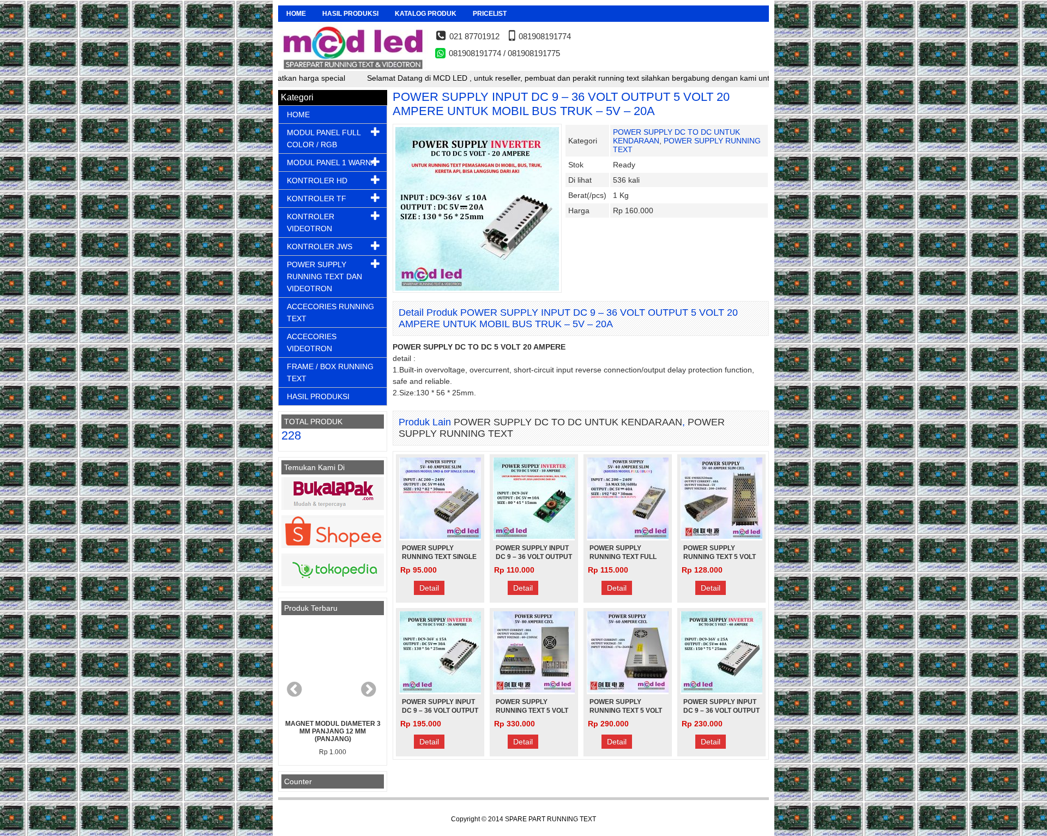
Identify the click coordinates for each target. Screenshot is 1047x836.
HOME (296, 13)
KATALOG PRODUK (425, 13)
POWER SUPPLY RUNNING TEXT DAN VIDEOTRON (324, 276)
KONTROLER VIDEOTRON (310, 222)
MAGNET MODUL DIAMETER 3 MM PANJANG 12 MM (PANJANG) (333, 731)
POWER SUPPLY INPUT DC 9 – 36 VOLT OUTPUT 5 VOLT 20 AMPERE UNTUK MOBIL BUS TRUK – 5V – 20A (561, 104)
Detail (429, 588)
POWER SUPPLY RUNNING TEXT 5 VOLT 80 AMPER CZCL (532, 710)
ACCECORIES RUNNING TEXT (330, 312)
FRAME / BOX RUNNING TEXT (330, 372)
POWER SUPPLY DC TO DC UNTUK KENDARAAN (568, 422)
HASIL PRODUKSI (350, 13)
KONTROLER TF (316, 198)
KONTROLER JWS (319, 246)
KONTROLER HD (317, 180)
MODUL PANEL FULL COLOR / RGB (323, 138)
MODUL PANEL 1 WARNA (331, 162)
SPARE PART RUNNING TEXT (550, 819)
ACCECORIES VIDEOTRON (311, 342)
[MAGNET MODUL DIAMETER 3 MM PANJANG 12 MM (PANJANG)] (332, 667)
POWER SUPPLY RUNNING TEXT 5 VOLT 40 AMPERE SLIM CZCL (720, 556)
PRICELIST (490, 13)
